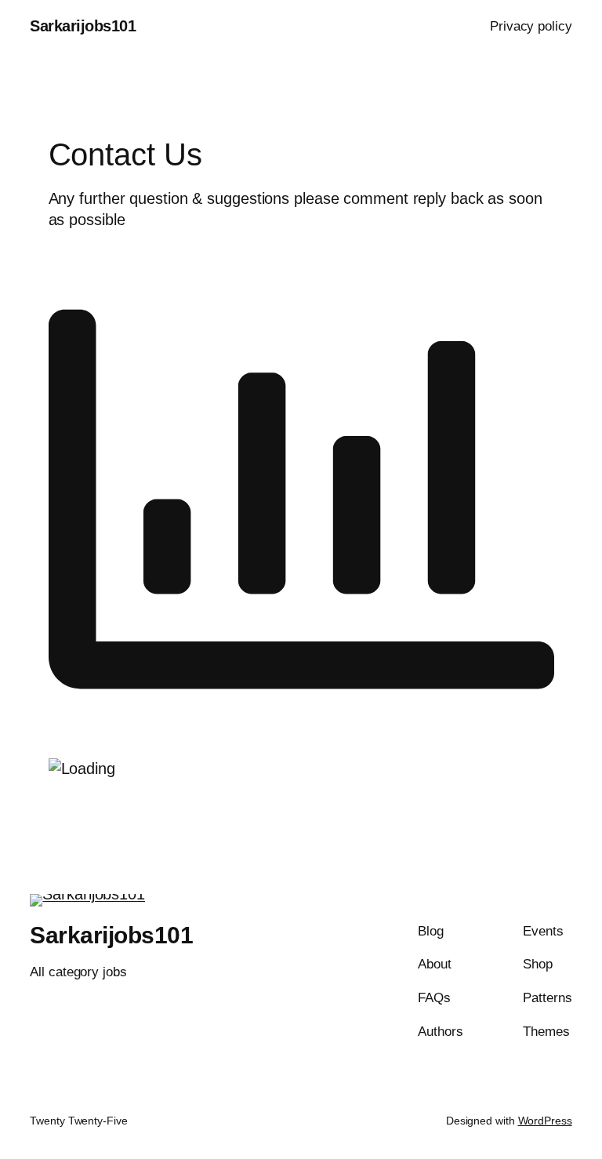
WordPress (545, 1120)
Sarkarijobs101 (83, 26)
